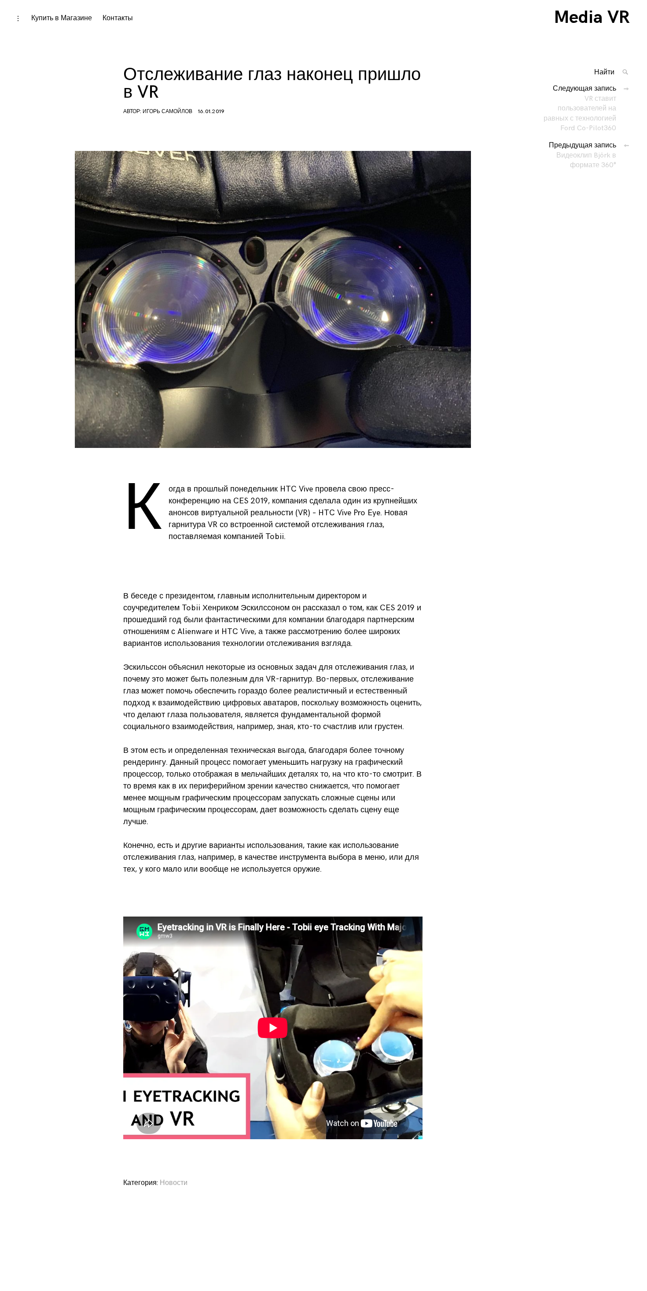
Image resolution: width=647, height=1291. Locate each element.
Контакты (118, 18)
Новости (173, 1183)
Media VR (591, 17)
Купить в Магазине (61, 18)
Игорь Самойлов (167, 111)
